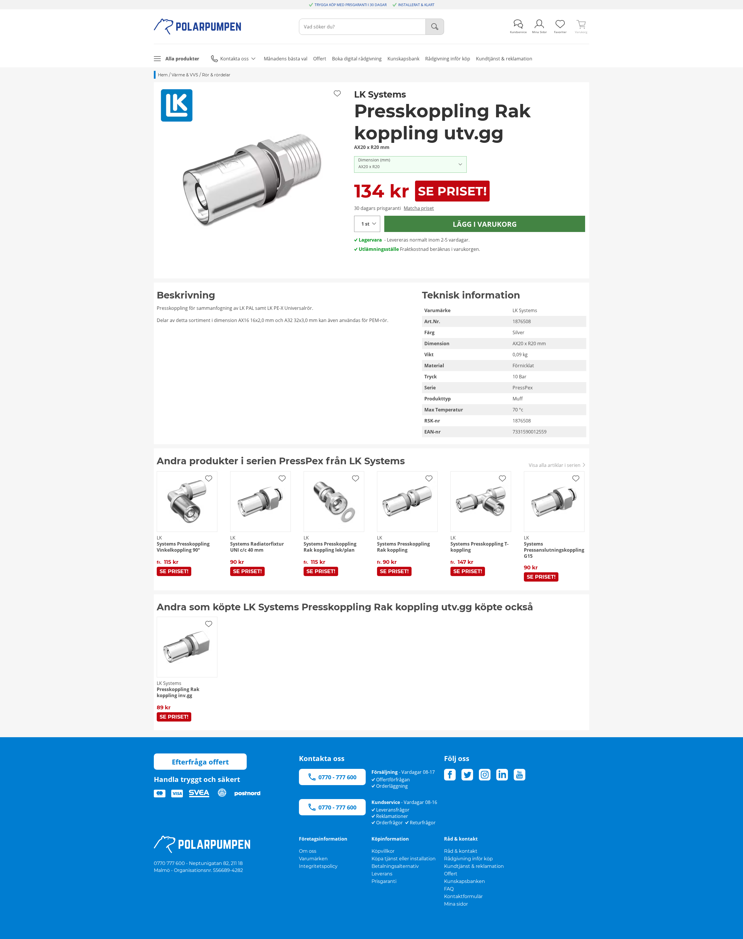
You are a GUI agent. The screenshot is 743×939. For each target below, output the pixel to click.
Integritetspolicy (318, 866)
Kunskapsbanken (464, 881)
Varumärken (313, 858)
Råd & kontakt (460, 851)
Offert (450, 874)
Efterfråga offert (200, 762)
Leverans (382, 874)
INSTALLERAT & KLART (416, 4)
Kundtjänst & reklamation (474, 866)
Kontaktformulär (463, 896)
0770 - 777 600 (337, 777)
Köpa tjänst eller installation (404, 858)
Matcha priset (419, 208)
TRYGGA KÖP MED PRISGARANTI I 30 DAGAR (351, 4)
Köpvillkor (383, 851)
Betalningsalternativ (395, 866)
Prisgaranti (384, 881)
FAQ (449, 889)
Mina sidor (456, 904)
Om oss (307, 851)
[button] (252, 180)
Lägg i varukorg (485, 224)
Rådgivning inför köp (468, 858)
